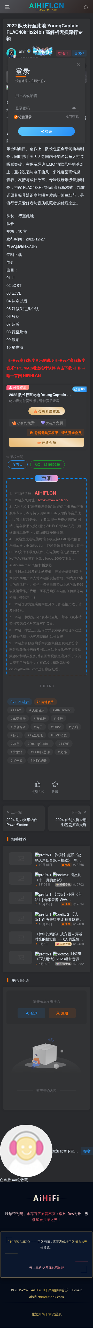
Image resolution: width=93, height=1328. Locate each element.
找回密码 (72, 116)
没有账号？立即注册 (29, 80)
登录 (48, 131)
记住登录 (25, 117)
